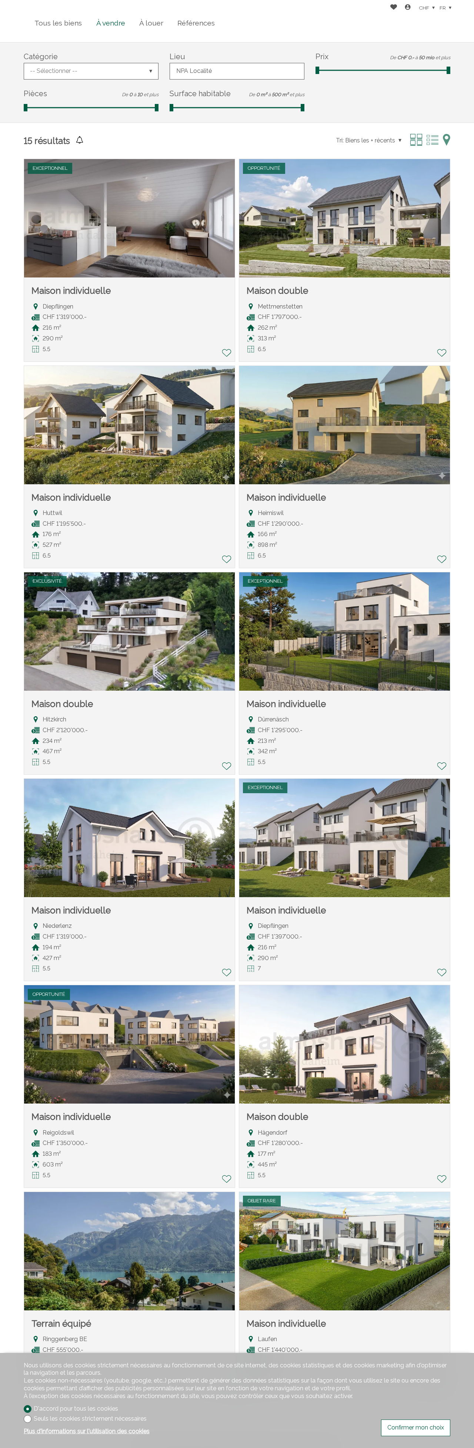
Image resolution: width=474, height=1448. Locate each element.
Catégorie (41, 56)
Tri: (340, 140)
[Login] (407, 8)
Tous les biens (58, 23)
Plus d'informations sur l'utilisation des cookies (87, 1431)
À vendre (110, 23)
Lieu (177, 56)
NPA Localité (194, 70)
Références (196, 23)
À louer (151, 23)
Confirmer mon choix (415, 1427)
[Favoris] (393, 8)
